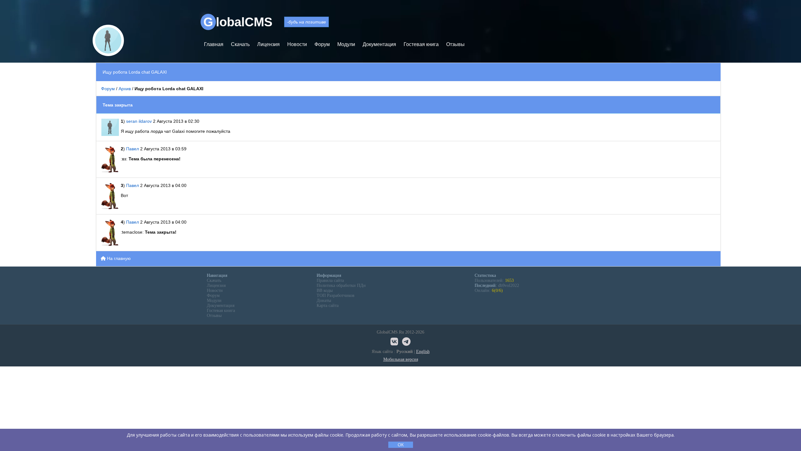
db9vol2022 (508, 285)
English (423, 351)
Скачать (240, 44)
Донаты (324, 300)
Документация (379, 44)
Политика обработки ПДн (341, 285)
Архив (125, 88)
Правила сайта (330, 280)
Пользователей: (494, 280)
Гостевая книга (421, 44)
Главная (213, 44)
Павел (133, 148)
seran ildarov (139, 121)
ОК (401, 444)
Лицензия (268, 44)
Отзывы (455, 44)
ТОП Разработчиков (336, 295)
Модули (346, 44)
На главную (118, 258)
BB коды (325, 290)
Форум (322, 44)
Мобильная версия (400, 359)
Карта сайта (328, 305)
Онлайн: (489, 290)
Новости (297, 44)
